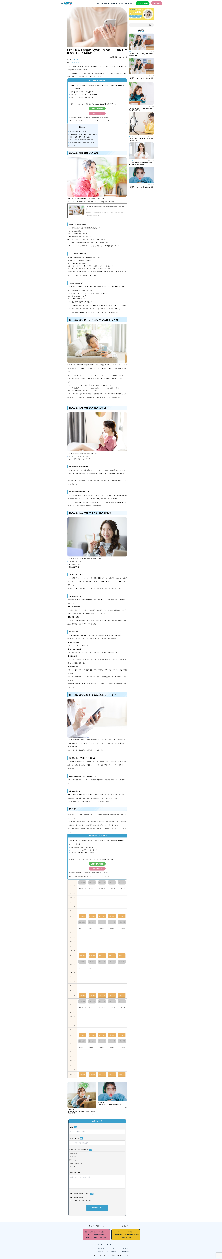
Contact (124, 1245)
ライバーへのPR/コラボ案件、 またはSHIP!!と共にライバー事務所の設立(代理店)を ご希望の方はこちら (126, 1234)
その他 (73, 1167)
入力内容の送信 (97, 1208)
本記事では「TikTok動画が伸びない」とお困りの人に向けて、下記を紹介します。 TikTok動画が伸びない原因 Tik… (105, 214)
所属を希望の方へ (126, 1251)
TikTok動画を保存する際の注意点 (80, 137)
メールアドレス (75, 1138)
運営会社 (100, 1251)
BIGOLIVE (74, 1153)
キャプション (82, 888)
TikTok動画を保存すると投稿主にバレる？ (83, 142)
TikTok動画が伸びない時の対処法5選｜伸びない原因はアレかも (105, 207)
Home (92, 1245)
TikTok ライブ (79, 62)
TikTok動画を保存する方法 (78, 131)
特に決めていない (76, 1163)
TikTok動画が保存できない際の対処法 (81, 140)
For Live (109, 1245)
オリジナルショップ (112, 1248)
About (100, 1245)
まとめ (72, 145)
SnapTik (69, 296)
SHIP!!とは (101, 1248)
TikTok (73, 62)
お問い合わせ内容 (74, 1172)
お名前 (73, 1127)
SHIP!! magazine (111, 1251)
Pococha (73, 1157)
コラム (76, 60)
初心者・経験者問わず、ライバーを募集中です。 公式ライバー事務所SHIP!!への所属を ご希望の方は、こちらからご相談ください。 (96, 1234)
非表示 (84, 127)
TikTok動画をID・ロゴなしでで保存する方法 (83, 134)
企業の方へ (124, 1248)
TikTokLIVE (74, 1160)
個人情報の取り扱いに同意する (81, 1200)
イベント (131, 51)
